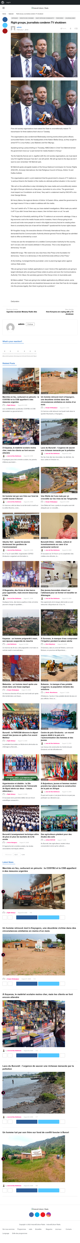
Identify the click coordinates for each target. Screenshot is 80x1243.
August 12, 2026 (66, 743)
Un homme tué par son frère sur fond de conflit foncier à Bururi (20, 497)
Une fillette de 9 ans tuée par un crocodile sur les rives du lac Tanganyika (59, 497)
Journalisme (70, 18)
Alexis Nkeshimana (51, 692)
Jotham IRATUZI (50, 840)
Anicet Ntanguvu (12, 842)
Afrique (15, 18)
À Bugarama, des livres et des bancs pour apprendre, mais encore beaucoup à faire (20, 593)
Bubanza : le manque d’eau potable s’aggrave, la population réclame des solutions (57, 687)
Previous (8, 854)
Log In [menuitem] (8, 2)
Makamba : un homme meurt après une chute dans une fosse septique (19, 685)
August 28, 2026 (22, 405)
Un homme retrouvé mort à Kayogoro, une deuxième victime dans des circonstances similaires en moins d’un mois (58, 401)
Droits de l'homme (27, 18)
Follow (30, 324)
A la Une (6, 393)
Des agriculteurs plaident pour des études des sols (56, 835)
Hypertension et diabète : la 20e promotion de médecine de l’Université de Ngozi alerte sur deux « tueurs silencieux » (19, 787)
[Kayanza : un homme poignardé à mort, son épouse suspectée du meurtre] (20, 622)
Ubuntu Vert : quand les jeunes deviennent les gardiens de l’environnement (16, 544)
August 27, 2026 (64, 408)
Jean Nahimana (11, 644)
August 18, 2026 (62, 644)
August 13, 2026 (22, 741)
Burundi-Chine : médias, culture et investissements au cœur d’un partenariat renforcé (56, 544)
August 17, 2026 (64, 692)
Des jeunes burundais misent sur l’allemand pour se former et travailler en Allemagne (59, 593)
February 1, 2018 (22, 30)
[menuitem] (2, 2)
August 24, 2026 (64, 502)
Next (16, 854)
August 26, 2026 (28, 456)
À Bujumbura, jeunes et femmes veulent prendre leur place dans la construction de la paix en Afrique (58, 786)
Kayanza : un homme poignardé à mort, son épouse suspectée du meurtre (20, 639)
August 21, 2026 (28, 598)
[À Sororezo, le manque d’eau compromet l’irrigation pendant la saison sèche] (59, 622)
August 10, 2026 (66, 791)
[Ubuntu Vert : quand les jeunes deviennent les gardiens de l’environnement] (20, 526)
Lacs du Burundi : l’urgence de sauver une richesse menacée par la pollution (58, 449)
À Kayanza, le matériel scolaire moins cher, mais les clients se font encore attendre (19, 450)
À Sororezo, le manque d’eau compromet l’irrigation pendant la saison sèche (59, 639)
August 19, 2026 (23, 644)
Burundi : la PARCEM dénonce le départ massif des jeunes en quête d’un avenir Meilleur (20, 735)
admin (19, 27)
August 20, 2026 (66, 598)
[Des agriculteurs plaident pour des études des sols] (59, 818)
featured (59, 18)
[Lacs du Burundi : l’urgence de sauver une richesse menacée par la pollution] (59, 432)
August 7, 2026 (62, 840)
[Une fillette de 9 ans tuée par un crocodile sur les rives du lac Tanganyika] (59, 480)
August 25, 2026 (28, 502)
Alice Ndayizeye (50, 644)
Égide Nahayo (11, 405)
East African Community (45, 18)
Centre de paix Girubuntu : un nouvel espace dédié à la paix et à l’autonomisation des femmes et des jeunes (57, 736)
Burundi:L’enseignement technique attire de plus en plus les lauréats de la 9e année (20, 837)
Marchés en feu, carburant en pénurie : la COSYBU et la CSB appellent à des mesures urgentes (20, 399)
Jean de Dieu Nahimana (14, 456)
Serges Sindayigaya (51, 408)
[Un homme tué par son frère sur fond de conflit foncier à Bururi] (20, 480)
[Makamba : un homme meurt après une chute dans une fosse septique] (20, 668)
